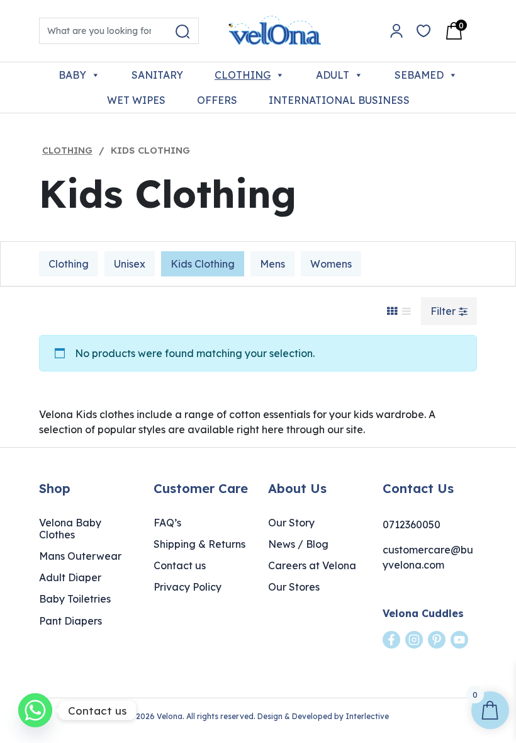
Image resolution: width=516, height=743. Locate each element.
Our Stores (294, 587)
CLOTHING (243, 75)
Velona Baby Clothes (70, 528)
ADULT (332, 75)
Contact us (180, 565)
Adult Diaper (70, 577)
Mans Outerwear (80, 556)
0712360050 (411, 524)
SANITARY (157, 75)
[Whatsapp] (35, 710)
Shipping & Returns (199, 544)
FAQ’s (167, 522)
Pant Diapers (70, 621)
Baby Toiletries (75, 599)
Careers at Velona (312, 565)
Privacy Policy (188, 587)
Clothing (67, 150)
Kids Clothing (203, 264)
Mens (272, 264)
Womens (331, 264)
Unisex (129, 264)
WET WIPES (136, 100)
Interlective (367, 716)
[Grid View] (392, 311)
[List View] (406, 311)
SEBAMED (419, 75)
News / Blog (298, 544)
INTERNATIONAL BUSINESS (339, 100)
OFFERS (217, 100)
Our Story (291, 522)
